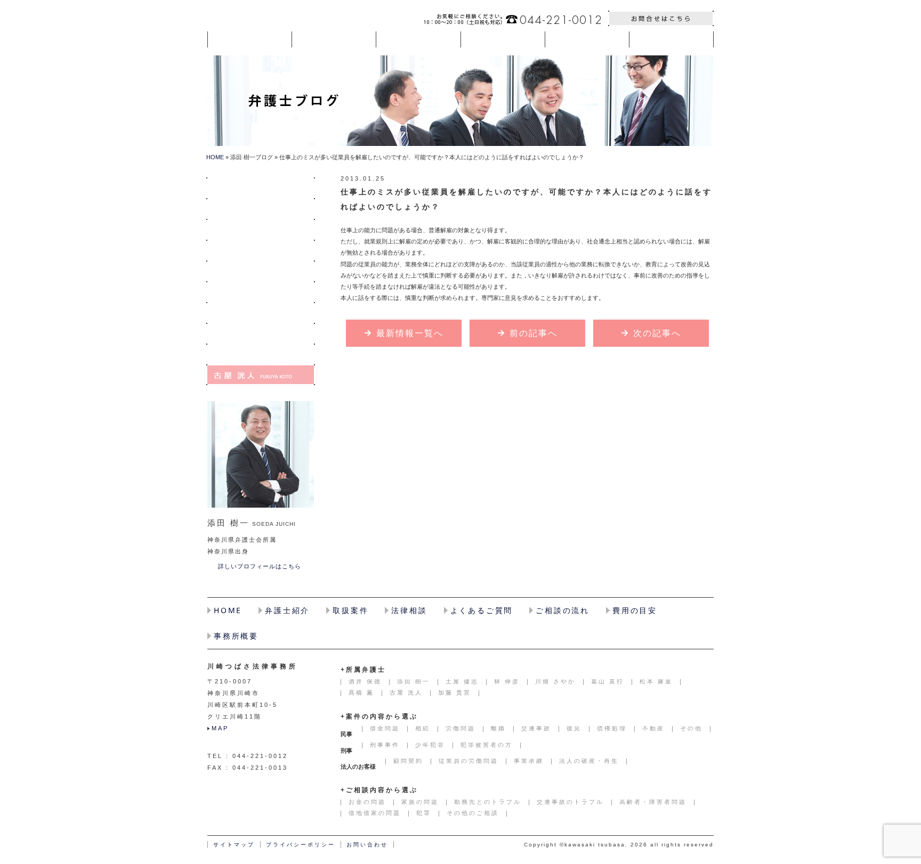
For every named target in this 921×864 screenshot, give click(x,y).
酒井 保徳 (260, 187)
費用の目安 (634, 610)
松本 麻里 (260, 333)
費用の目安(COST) (587, 39)
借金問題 (385, 728)
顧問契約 (408, 760)
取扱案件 (350, 610)
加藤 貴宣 (454, 692)
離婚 (498, 728)
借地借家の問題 (375, 813)
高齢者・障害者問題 (652, 801)
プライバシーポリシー (300, 844)
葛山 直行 (260, 291)
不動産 (653, 728)
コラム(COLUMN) (671, 39)
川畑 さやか (260, 271)
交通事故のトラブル (570, 801)
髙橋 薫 (260, 354)
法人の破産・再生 (589, 760)
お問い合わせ (661, 18)
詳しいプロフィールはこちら (259, 566)
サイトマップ (234, 844)
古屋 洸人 (260, 374)
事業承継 (529, 760)
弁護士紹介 (287, 610)
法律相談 (409, 610)
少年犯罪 (430, 744)
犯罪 (423, 813)
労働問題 (460, 728)
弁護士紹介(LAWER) (334, 39)
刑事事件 (385, 744)
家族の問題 (420, 801)
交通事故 (536, 728)
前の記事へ (534, 333)
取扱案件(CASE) (418, 39)
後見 (574, 728)
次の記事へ (657, 333)
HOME (250, 39)
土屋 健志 (260, 229)
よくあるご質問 (481, 610)
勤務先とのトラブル (487, 801)
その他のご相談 (473, 813)
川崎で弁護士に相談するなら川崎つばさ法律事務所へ (269, 18)
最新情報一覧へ (409, 333)
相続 (422, 728)
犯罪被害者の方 (487, 744)
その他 (691, 728)
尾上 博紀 (260, 312)
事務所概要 (236, 636)
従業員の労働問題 (468, 760)
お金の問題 (367, 801)
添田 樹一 (260, 208)
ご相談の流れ (562, 610)
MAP (220, 728)
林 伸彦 (260, 250)
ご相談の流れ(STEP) (503, 39)
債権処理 (612, 728)
